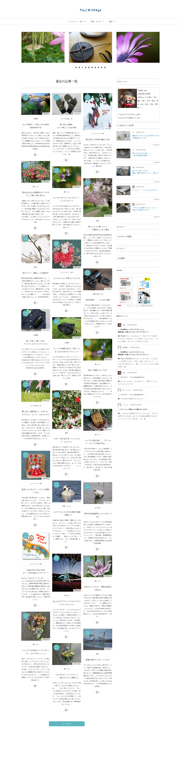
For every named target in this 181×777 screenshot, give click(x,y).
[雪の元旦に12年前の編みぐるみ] (97, 111)
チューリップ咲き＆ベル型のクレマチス (134, 409)
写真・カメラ (66, 506)
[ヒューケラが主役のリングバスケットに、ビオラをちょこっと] (35, 626)
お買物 (35, 119)
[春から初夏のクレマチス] (97, 349)
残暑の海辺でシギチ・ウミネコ (98, 660)
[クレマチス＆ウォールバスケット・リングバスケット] (66, 177)
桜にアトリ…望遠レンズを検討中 (36, 273)
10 (105, 67)
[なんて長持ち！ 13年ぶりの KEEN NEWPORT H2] (35, 104)
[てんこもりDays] (90, 10)
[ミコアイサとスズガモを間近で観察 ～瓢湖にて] (66, 491)
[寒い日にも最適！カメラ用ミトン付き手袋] (66, 104)
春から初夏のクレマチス (97, 370)
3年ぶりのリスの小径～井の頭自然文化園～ (140, 154)
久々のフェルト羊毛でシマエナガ (67, 278)
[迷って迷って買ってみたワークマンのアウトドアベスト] (35, 320)
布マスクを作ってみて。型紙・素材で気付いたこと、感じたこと (145, 173)
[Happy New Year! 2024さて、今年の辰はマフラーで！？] (35, 545)
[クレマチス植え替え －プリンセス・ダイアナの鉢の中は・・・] (97, 420)
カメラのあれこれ (67, 119)
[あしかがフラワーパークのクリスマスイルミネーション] (66, 573)
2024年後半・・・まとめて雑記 (97, 300)
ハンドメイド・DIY (97, 133)
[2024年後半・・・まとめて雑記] (97, 279)
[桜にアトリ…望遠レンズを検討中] (35, 248)
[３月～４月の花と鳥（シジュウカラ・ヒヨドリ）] (66, 409)
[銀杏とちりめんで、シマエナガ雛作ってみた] (35, 465)
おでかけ (98, 508)
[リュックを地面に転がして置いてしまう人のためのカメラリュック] (66, 328)
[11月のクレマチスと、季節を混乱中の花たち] (97, 566)
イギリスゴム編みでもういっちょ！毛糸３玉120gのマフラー (145, 209)
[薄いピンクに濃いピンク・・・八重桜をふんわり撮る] (97, 197)
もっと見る (66, 724)
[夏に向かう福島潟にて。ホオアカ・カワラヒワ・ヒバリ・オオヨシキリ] (35, 391)
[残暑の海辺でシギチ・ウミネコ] (97, 639)
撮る (97, 221)
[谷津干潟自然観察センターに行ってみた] (97, 493)
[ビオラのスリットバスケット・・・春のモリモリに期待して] (66, 654)
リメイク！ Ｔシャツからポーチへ (145, 190)
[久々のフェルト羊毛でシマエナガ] (66, 254)
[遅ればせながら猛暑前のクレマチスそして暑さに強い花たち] (35, 172)
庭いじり (36, 186)
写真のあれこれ (98, 294)
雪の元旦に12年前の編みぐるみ (98, 139)
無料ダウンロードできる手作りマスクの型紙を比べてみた (145, 137)
